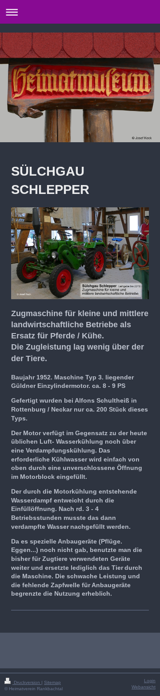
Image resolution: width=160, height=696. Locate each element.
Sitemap (52, 682)
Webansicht (144, 686)
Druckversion (26, 682)
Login (150, 680)
